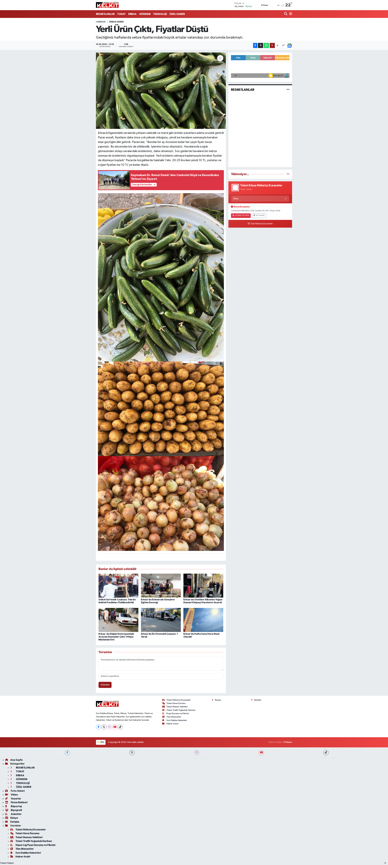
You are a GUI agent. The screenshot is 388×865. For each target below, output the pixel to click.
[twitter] (132, 752)
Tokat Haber (7, 863)
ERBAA (132, 14)
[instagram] (196, 752)
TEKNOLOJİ (160, 14)
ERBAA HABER (116, 22)
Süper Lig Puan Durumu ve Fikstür (35, 845)
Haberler (100, 22)
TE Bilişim (287, 742)
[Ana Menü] (290, 14)
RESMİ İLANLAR (105, 14)
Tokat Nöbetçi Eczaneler (178, 700)
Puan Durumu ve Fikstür (177, 713)
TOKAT (121, 14)
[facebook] (67, 752)
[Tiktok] (120, 726)
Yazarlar (15, 798)
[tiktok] (326, 752)
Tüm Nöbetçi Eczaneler (262, 224)
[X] (103, 726)
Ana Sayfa (16, 760)
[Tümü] (288, 174)
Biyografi (16, 810)
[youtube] (261, 752)
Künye (218, 700)
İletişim (257, 700)
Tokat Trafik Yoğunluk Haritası (180, 710)
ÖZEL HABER (177, 14)
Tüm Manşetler (173, 717)
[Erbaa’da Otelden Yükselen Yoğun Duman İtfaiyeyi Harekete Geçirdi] (203, 585)
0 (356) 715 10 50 (242, 215)
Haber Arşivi (172, 724)
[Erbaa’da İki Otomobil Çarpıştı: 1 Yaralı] (161, 620)
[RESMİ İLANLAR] (288, 89)
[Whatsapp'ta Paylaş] (266, 45)
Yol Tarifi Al (260, 215)
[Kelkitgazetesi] (107, 5)
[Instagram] (109, 726)
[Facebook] (98, 726)
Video (14, 794)
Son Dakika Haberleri (176, 720)
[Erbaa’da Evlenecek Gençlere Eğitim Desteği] (161, 585)
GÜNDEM (145, 14)
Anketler (16, 814)
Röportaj (16, 806)
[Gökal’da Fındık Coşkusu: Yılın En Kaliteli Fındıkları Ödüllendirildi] (118, 585)
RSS (102, 742)
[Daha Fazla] (272, 45)
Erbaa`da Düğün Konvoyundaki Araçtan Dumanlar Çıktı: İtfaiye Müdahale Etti (116, 637)
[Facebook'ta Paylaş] (255, 45)
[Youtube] (114, 726)
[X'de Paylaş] (260, 45)
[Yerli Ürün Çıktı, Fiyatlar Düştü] (161, 91)
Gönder (105, 685)
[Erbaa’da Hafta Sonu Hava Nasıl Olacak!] (203, 620)
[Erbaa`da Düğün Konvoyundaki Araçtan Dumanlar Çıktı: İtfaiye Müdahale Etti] (118, 620)
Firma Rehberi (18, 802)
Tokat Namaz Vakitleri (177, 707)
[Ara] (286, 14)
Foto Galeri (17, 791)
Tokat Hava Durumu (176, 703)
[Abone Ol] (289, 45)
